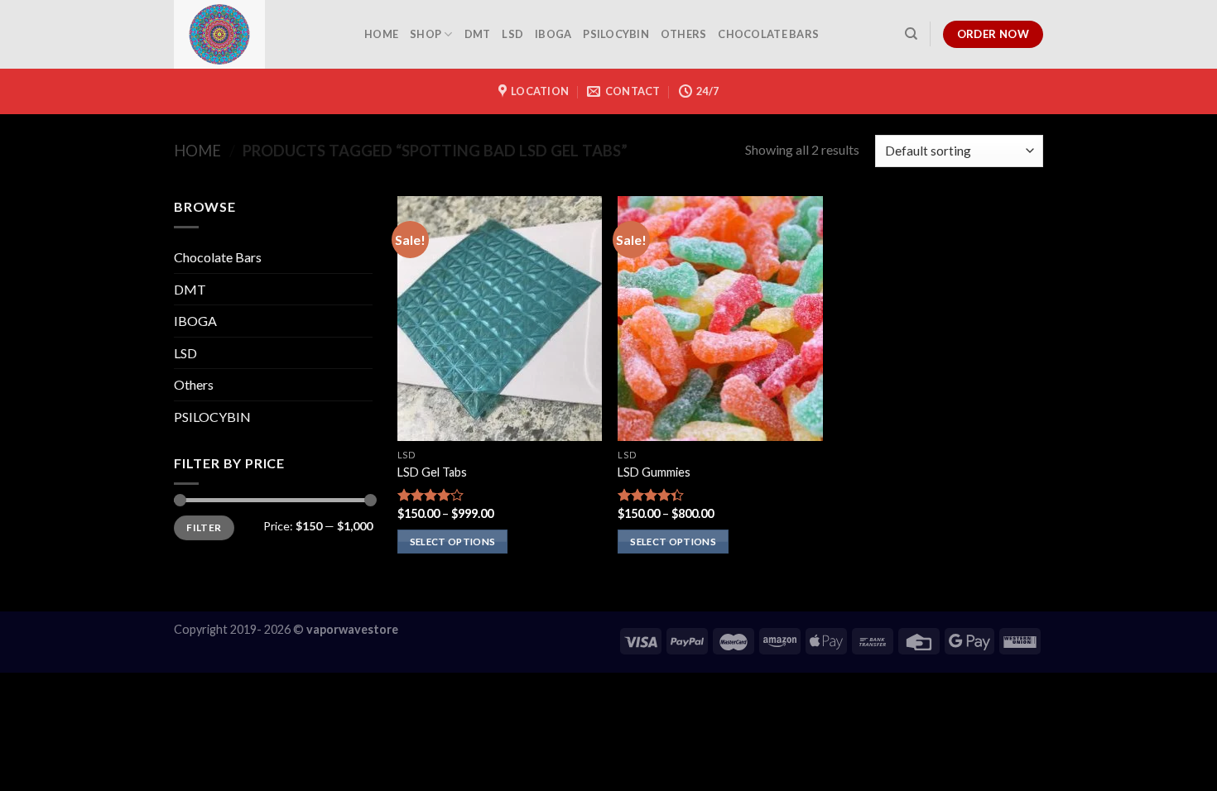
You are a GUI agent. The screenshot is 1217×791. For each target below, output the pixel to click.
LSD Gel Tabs (432, 472)
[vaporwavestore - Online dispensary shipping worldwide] (256, 34)
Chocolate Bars (768, 34)
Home (197, 150)
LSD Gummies (654, 472)
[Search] (911, 34)
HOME (381, 34)
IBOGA (553, 34)
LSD (512, 34)
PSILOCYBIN (616, 34)
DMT (477, 34)
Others (684, 34)
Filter (203, 527)
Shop (425, 34)
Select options (453, 541)
